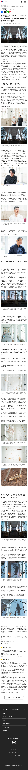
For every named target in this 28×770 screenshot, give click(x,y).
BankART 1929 (19, 255)
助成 (4, 713)
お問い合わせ (14, 758)
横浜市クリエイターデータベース (14, 738)
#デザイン (3, 23)
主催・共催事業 (6, 723)
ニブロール (13, 150)
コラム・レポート (6, 5)
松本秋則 (5, 224)
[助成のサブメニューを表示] (25, 713)
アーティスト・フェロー (8, 716)
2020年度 (4, 9)
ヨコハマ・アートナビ (14, 736)
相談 (4, 720)
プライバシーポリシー (14, 749)
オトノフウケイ (18, 670)
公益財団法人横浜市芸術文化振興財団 (11, 765)
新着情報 (5, 730)
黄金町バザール (18, 686)
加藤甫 (5, 643)
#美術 (7, 23)
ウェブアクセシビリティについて (14, 755)
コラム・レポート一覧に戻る (14, 697)
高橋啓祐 (7, 185)
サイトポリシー (14, 747)
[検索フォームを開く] (21, 2)
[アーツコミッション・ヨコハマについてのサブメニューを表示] (25, 710)
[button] (25, 2)
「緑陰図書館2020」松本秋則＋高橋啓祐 (9, 650)
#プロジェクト (12, 23)
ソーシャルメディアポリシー (14, 752)
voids (11, 641)
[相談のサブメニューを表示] (25, 720)
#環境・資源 (17, 23)
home (2, 5)
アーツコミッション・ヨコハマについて (11, 709)
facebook (15, 742)
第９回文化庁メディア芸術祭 (13, 689)
